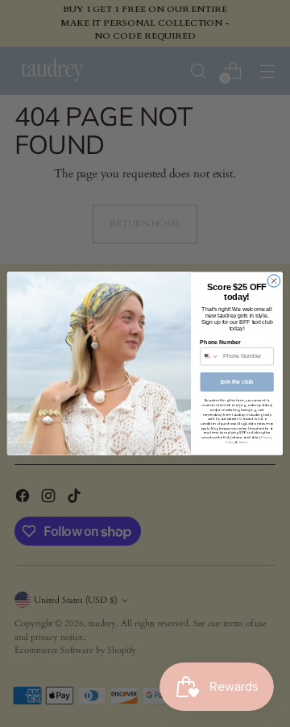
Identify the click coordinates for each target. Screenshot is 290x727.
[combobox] (210, 356)
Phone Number (220, 342)
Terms (242, 441)
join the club (237, 381)
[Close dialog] (273, 281)
